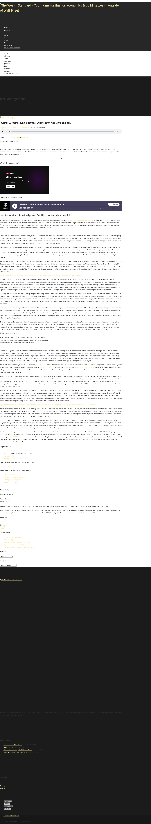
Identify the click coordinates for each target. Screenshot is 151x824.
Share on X (82, 276)
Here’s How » (7, 466)
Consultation (7, 71)
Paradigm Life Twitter (11, 482)
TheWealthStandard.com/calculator (79, 220)
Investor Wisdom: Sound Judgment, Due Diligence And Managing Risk (35, 122)
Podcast (26, 128)
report (117, 261)
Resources (6, 69)
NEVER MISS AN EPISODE (12, 48)
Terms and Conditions (11, 816)
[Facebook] (1, 23)
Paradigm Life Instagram (12, 480)
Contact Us (7, 61)
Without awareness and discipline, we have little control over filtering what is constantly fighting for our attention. (39, 276)
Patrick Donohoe (17, 128)
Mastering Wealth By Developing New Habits (18, 547)
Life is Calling (8, 540)
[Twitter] (3, 23)
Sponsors (6, 64)
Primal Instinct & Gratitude (12, 537)
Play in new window (13, 137)
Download (24, 137)
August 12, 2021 (5, 128)
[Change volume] (32, 208)
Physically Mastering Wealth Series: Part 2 (17, 542)
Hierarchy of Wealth (46, 367)
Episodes (6, 56)
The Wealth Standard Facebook (14, 477)
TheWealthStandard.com (12, 475)
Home (5, 53)
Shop (5, 66)
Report (5, 453)
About (5, 58)
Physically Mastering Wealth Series (15, 545)
